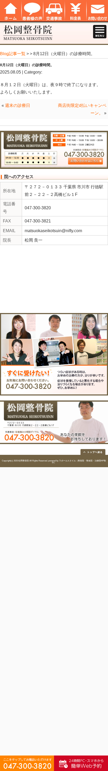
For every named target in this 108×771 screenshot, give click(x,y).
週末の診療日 (17, 105)
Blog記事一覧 (12, 53)
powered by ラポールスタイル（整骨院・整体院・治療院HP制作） (77, 462)
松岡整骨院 (23, 461)
